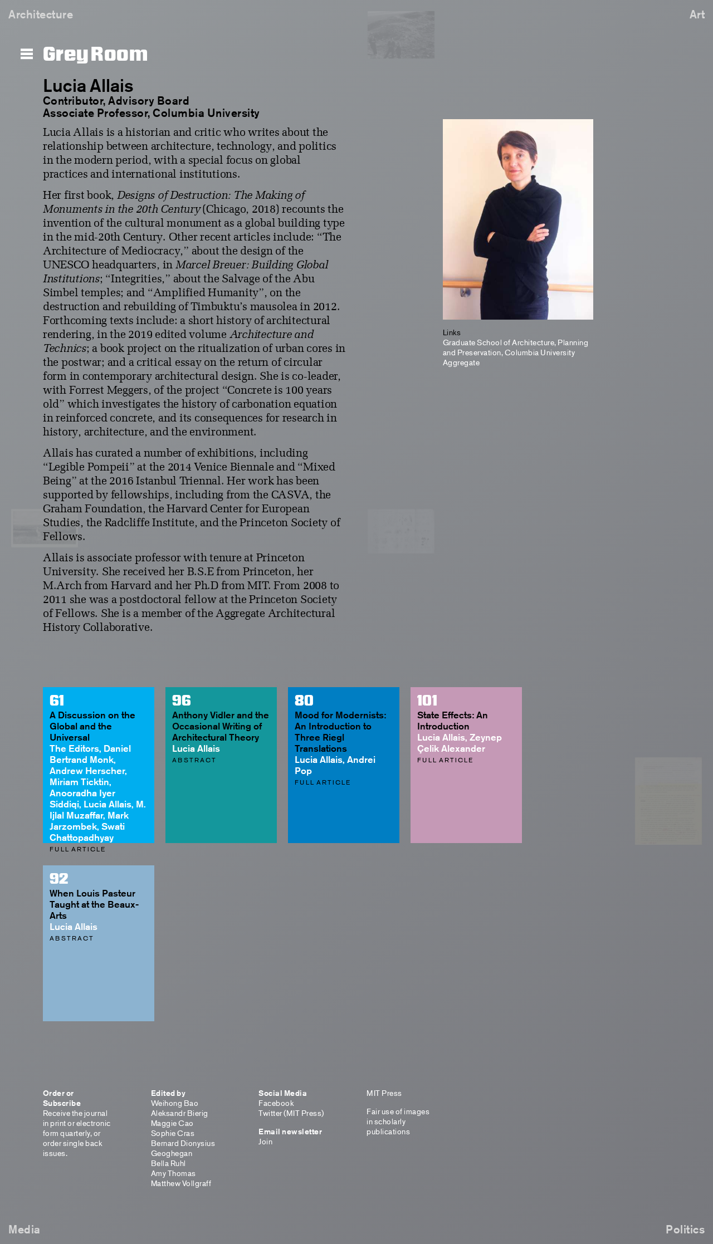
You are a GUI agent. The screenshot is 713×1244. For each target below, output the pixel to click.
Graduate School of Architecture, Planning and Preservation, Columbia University (516, 347)
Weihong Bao (175, 1103)
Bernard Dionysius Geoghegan (183, 1148)
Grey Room (95, 54)
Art (697, 14)
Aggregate (461, 362)
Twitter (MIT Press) (291, 1113)
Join (265, 1141)
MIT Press (384, 1093)
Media (24, 1229)
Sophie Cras (173, 1133)
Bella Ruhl (168, 1163)
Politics (685, 1229)
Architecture (40, 14)
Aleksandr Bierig (179, 1113)
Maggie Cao (172, 1123)
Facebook (276, 1103)
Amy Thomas (173, 1173)
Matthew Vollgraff (181, 1183)
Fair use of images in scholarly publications (398, 1121)
